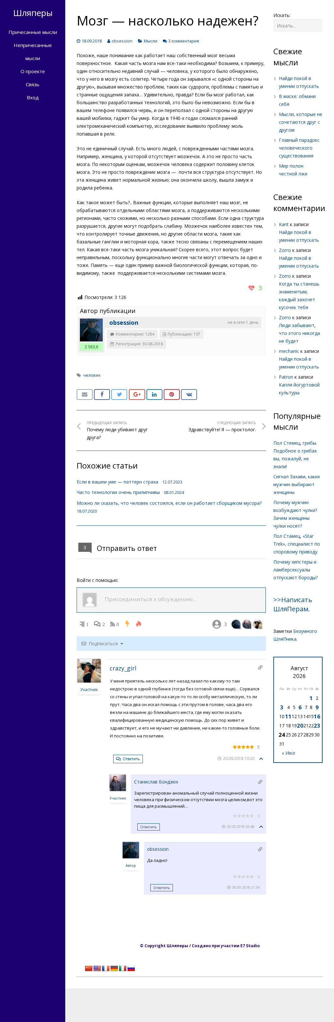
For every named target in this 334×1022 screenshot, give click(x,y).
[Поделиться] (102, 394)
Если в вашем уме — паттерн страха (117, 482)
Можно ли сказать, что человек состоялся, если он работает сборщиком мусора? (169, 503)
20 (300, 725)
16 (317, 716)
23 (317, 725)
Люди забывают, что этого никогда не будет (299, 333)
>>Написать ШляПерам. (292, 604)
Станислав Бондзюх (156, 782)
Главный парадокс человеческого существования (299, 148)
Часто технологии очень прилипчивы (118, 492)
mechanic (289, 351)
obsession (122, 41)
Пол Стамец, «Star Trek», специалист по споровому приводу (296, 544)
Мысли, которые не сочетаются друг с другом (300, 122)
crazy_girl (123, 668)
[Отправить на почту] (85, 394)
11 (288, 716)
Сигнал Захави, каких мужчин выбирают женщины (296, 484)
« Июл (288, 753)
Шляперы (33, 13)
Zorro (285, 250)
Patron (286, 377)
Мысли (150, 41)
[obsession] (91, 330)
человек (91, 375)
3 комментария (183, 41)
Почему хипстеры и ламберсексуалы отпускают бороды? (295, 570)
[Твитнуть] (119, 394)
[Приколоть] (172, 394)
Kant (284, 224)
